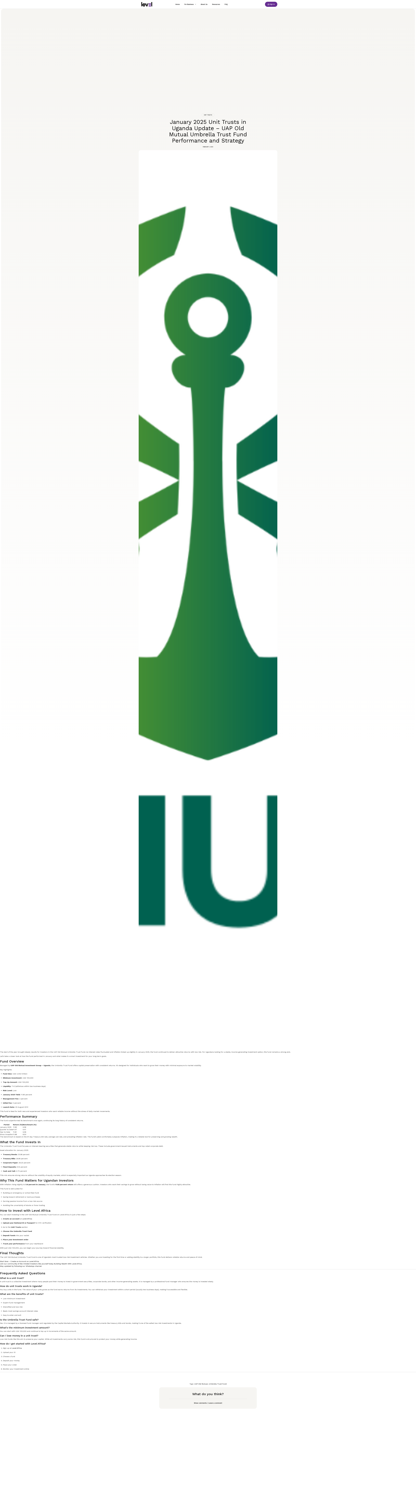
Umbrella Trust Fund (218, 1384)
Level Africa (27, 1219)
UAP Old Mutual (201, 1384)
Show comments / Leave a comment (208, 1403)
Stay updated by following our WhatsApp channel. (21, 1266)
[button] (208, 1403)
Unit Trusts (208, 115)
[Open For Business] (195, 4)
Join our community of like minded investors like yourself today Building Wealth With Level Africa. (41, 1264)
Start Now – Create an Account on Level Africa (19, 1261)
